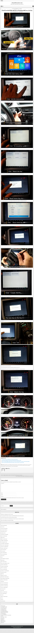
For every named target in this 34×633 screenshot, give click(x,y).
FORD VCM (2, 555)
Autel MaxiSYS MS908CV (4, 611)
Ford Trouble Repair (4, 554)
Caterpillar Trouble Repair (5, 543)
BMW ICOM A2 (3, 620)
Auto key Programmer (15, 8)
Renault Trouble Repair (4, 584)
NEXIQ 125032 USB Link (4, 612)
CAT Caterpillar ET (3, 614)
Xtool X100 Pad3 (21, 465)
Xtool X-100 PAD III (4, 465)
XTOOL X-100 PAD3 (9, 465)
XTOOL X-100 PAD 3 (28, 464)
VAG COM (2, 590)
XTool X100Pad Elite (4, 28)
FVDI (1, 557)
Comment (2, 483)
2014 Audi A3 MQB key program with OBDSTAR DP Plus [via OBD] (11, 460)
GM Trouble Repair (4, 561)
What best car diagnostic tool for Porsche (7, 514)
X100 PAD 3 (15, 464)
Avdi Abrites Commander (4, 534)
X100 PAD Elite (20, 464)
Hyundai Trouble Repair (4, 566)
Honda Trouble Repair (4, 564)
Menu (2, 0)
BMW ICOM (2, 537)
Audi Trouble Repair (4, 525)
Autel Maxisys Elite (4, 610)
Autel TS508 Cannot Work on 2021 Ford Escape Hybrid (9, 517)
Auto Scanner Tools (4, 531)
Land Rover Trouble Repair (5, 570)
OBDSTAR (2, 581)
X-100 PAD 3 (6, 464)
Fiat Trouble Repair (4, 552)
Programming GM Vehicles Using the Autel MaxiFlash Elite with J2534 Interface (12, 515)
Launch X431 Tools (3, 572)
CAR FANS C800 (3, 613)
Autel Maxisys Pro (3, 609)
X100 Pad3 (23, 464)
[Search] (33, 6)
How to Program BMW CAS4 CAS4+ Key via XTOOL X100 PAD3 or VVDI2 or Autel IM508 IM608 (15, 461)
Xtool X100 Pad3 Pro (9, 466)
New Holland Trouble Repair (5, 578)
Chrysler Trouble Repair (4, 546)
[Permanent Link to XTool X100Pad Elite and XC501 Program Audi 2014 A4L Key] (17, 20)
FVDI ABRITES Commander (5, 558)
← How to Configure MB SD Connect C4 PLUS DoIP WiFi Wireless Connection (11, 475)
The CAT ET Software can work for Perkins (7, 520)
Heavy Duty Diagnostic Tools (5, 563)
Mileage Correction (4, 575)
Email (2, 494)
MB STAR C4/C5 (3, 621)
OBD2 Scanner (3, 605)
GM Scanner (3, 560)
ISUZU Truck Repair (4, 567)
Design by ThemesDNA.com (17, 627)
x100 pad (12, 464)
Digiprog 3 (2, 619)
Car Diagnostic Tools (4, 606)
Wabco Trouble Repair (4, 596)
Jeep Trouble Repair (4, 569)
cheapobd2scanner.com (17, 2)
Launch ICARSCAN (3, 608)
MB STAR (2, 573)
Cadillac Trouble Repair (4, 540)
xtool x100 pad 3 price (16, 465)
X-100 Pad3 (9, 464)
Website (2, 496)
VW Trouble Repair (4, 593)
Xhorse (2, 599)
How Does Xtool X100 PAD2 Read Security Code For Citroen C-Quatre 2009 (13, 462)
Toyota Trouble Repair (4, 587)
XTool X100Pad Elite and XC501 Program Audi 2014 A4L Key (17, 10)
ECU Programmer (3, 549)
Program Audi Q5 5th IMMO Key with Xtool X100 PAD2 (10, 459)
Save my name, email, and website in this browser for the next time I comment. (13, 497)
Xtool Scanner (20, 8)
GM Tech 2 (2, 622)
